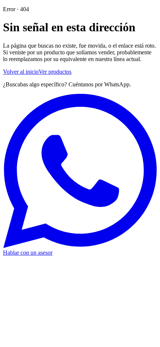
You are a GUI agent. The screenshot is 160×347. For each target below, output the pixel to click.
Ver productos (55, 72)
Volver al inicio (21, 72)
